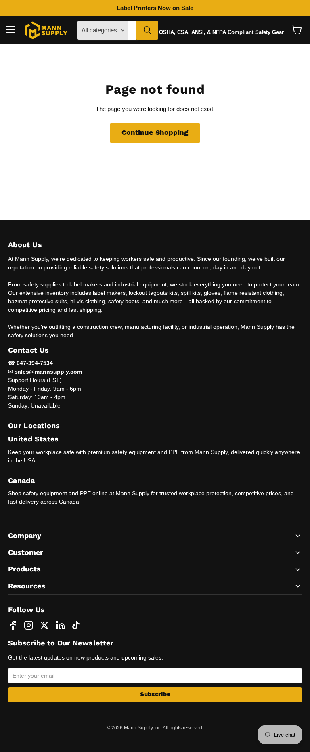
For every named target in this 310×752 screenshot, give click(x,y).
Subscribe (155, 694)
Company (24, 535)
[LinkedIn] (60, 625)
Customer (25, 552)
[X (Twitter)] (44, 625)
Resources (26, 586)
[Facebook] (13, 625)
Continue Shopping (155, 132)
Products (24, 569)
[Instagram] (29, 625)
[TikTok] (76, 625)
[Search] (147, 30)
